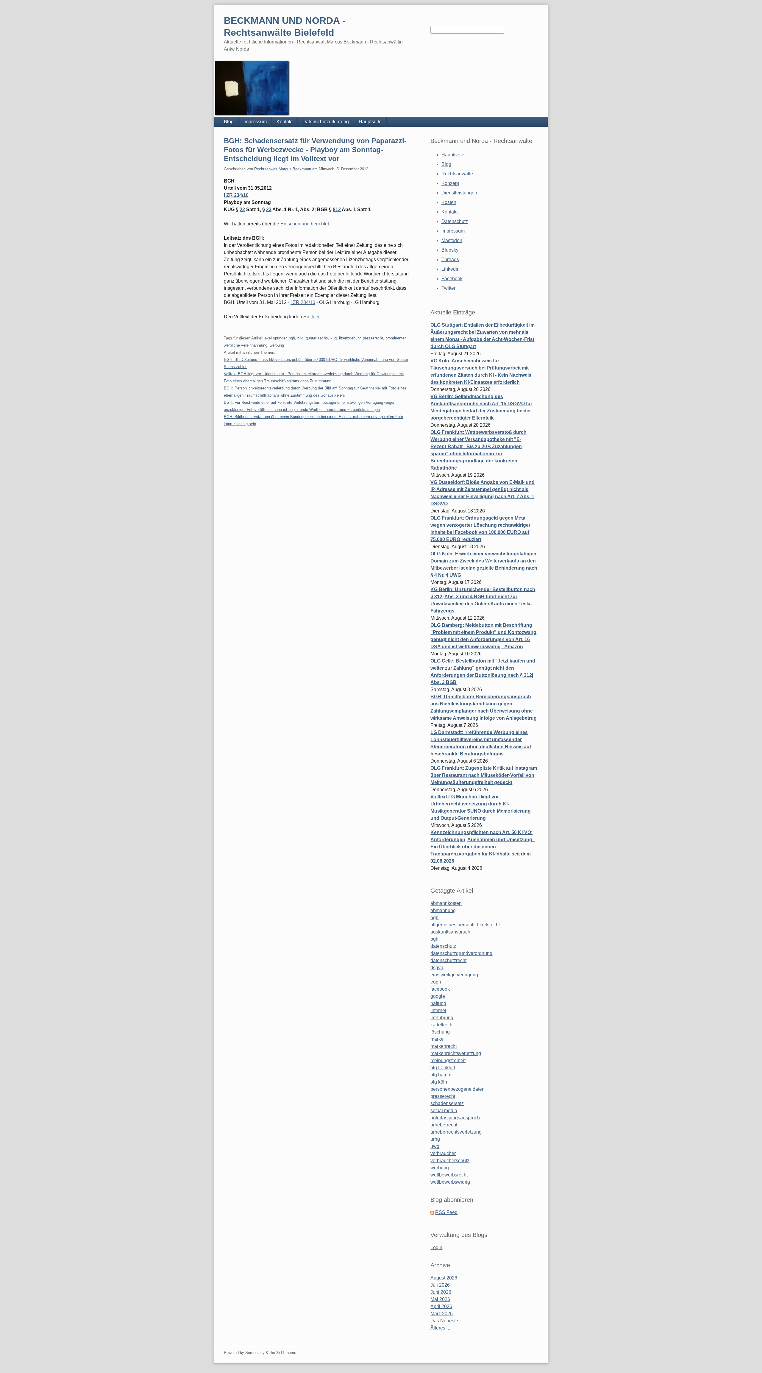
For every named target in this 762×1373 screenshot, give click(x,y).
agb (434, 917)
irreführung (441, 1017)
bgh (292, 338)
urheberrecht (443, 1124)
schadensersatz (447, 1103)
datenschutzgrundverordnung (461, 953)
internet (438, 1010)
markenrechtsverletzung (455, 1053)
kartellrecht (442, 1024)
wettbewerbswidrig (450, 1182)
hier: (315, 316)
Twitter (448, 288)
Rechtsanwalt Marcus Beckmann (282, 169)
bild (300, 338)
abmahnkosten (446, 903)
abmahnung (443, 910)
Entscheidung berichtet (304, 223)
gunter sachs (317, 338)
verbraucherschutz (449, 1160)
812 (337, 209)
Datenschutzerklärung (325, 121)
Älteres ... (440, 1327)
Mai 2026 (440, 1299)
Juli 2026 (440, 1285)
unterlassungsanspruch (455, 1117)
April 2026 (441, 1306)
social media (443, 1110)
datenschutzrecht (448, 960)
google (437, 996)
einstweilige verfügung (454, 974)
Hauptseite (370, 121)
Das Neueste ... (446, 1320)
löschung (440, 1031)
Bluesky (449, 250)
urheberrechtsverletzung (456, 1131)
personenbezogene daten (457, 1089)
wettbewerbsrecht (449, 1174)
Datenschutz (454, 221)
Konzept (450, 183)
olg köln (438, 1081)
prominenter (395, 338)
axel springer (275, 338)
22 (242, 209)
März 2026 (441, 1313)
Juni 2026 (440, 1292)
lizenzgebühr (349, 338)
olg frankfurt (442, 1067)
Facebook (452, 278)
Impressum (255, 121)
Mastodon (451, 240)
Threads (450, 259)
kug (333, 338)
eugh (435, 981)
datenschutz (443, 946)
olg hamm (440, 1074)
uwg (434, 1146)
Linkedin (450, 269)
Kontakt (285, 121)
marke (437, 1039)
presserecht (373, 338)
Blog (229, 121)
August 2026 (443, 1277)
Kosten (448, 202)
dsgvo (436, 967)
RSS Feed (446, 1212)
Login (436, 1247)
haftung (438, 1003)
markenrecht (443, 1046)
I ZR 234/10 (236, 195)
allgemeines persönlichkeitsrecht (465, 924)
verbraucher (443, 1153)
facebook (440, 989)
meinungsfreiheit (448, 1060)
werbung (277, 345)
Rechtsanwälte (457, 173)
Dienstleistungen (459, 192)
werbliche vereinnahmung (245, 345)
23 (268, 209)
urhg (435, 1139)
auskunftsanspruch (450, 931)
